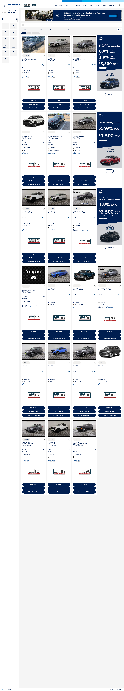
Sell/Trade (97, 5)
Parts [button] (90, 5)
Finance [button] (78, 5)
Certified (9, 10)
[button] (120, 5)
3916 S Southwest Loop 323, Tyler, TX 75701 (92, 0)
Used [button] (72, 5)
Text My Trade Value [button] (33, 104)
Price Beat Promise (58, 5)
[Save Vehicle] (44, 55)
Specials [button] (104, 5)
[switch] (4, 11)
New (4, 10)
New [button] (67, 5)
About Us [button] (111, 5)
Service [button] (84, 5)
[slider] (2, 19)
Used (15, 10)
